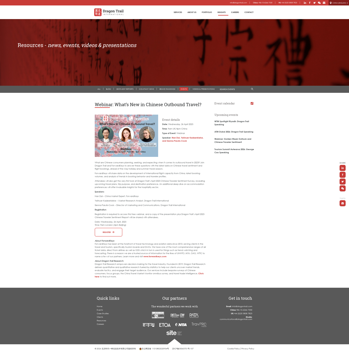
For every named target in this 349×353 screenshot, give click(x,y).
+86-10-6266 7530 (262, 3)
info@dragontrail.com (238, 3)
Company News (146, 89)
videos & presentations (203, 89)
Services (178, 12)
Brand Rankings (167, 89)
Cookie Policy (233, 348)
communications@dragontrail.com (236, 318)
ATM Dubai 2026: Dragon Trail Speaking (233, 131)
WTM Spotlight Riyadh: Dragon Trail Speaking (231, 123)
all (98, 89)
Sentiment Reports (124, 89)
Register (107, 232)
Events (100, 310)
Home (99, 306)
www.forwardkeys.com (154, 256)
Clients (100, 317)
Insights (221, 12)
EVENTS (184, 89)
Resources (101, 320)
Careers (235, 12)
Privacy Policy (247, 348)
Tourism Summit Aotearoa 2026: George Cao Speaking (234, 151)
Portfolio (207, 12)
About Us (191, 12)
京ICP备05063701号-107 (183, 348)
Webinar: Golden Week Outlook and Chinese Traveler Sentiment (232, 140)
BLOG (108, 89)
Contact (248, 12)
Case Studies (103, 313)
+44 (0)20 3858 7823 (288, 3)
